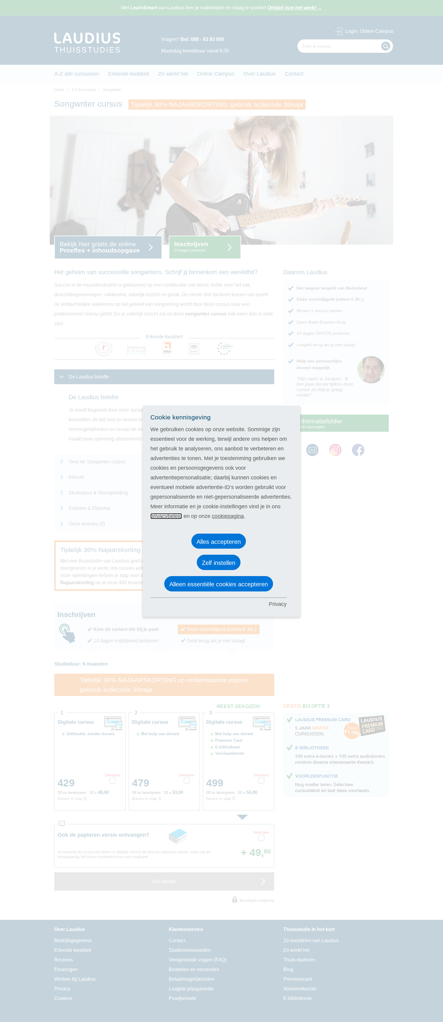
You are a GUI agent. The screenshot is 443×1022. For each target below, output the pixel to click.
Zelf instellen (218, 563)
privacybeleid (166, 516)
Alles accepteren (218, 541)
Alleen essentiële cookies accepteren (218, 584)
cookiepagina (228, 516)
